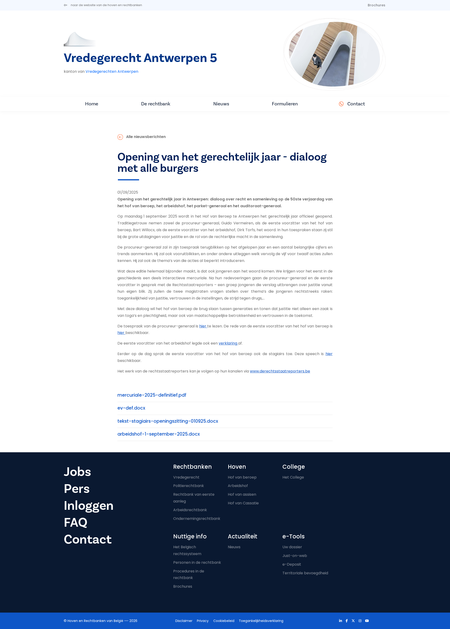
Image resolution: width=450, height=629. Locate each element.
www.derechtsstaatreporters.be (280, 371)
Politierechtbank (188, 485)
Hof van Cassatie (243, 503)
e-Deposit (291, 564)
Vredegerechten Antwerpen (112, 71)
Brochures (376, 5)
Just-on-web (294, 555)
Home (91, 104)
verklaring (228, 343)
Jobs (77, 472)
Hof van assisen (242, 494)
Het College (293, 477)
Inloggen (89, 505)
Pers (77, 488)
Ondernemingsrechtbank (196, 518)
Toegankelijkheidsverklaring (261, 620)
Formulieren (285, 104)
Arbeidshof (238, 485)
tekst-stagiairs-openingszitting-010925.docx (167, 421)
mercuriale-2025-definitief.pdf (151, 395)
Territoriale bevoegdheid (305, 573)
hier (203, 326)
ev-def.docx (131, 408)
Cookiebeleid (223, 620)
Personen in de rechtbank (197, 562)
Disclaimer (183, 620)
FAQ (75, 522)
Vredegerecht (186, 477)
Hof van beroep (242, 477)
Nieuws (221, 104)
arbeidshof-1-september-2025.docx (158, 434)
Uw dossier (292, 547)
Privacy (203, 620)
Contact (356, 104)
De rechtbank (155, 104)
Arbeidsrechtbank (190, 510)
